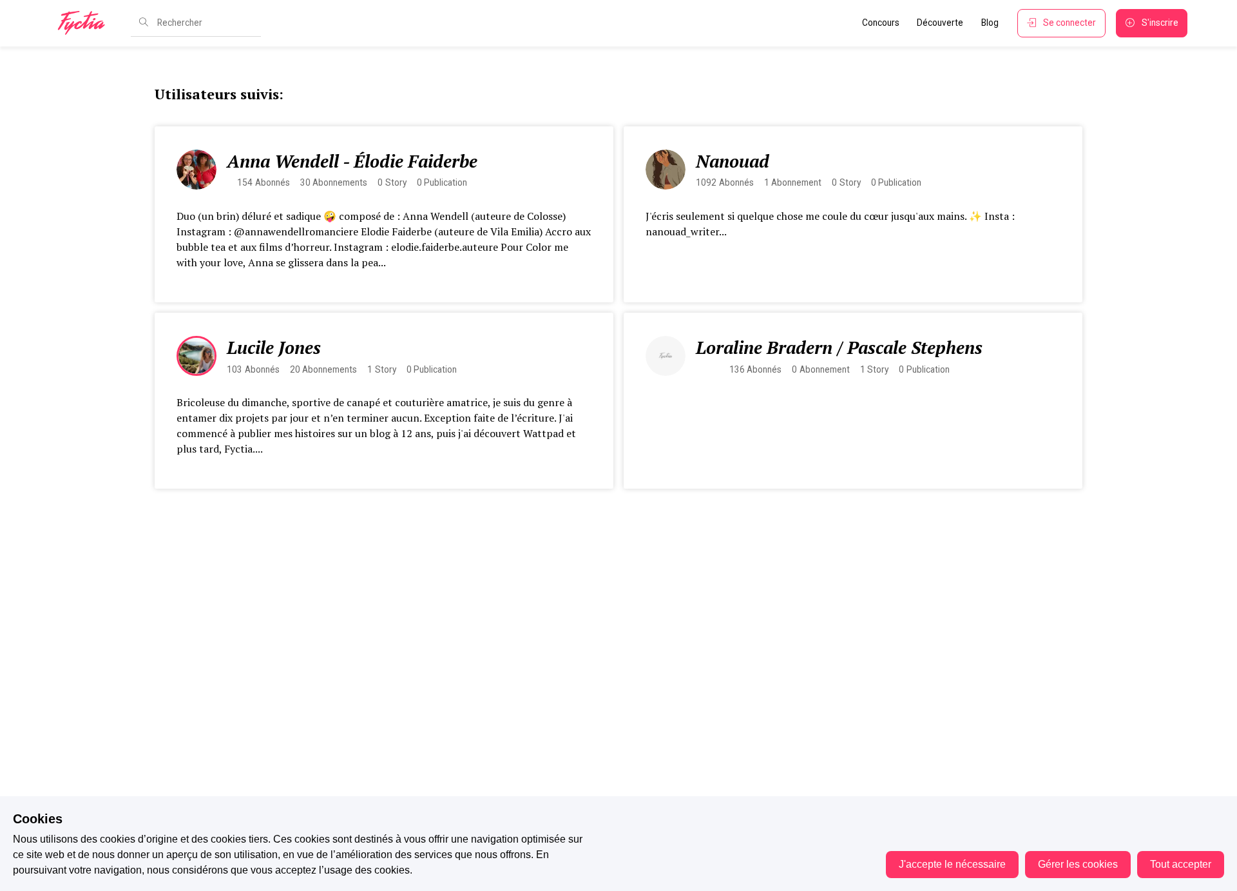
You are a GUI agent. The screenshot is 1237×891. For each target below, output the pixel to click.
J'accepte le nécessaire (952, 864)
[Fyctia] (86, 23)
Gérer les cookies (1078, 864)
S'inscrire (1160, 22)
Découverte (940, 22)
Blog (990, 22)
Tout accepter (1180, 864)
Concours (880, 22)
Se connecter (1069, 22)
